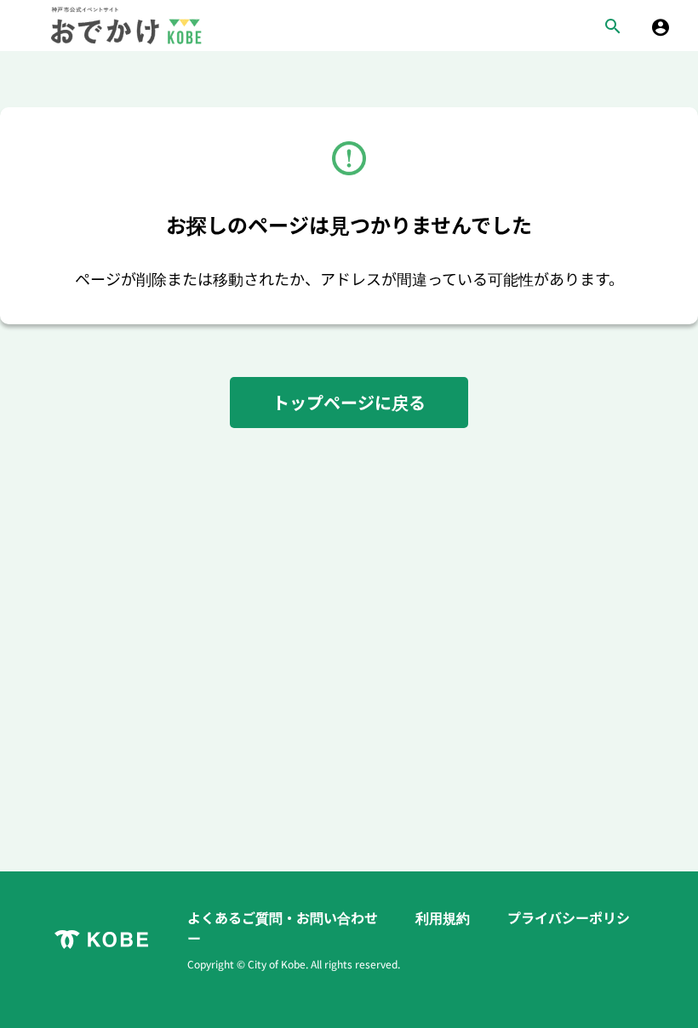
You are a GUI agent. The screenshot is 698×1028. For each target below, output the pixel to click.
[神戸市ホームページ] (101, 939)
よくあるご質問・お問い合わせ (284, 917)
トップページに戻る (349, 402)
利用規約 (444, 917)
